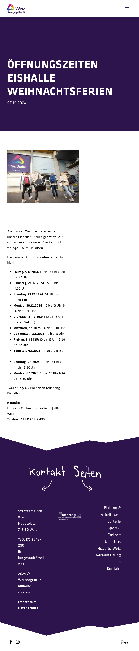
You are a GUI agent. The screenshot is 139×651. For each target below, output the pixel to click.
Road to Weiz (109, 548)
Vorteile (114, 521)
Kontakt (114, 568)
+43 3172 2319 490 (32, 419)
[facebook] (11, 642)
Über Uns (113, 541)
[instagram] (18, 642)
